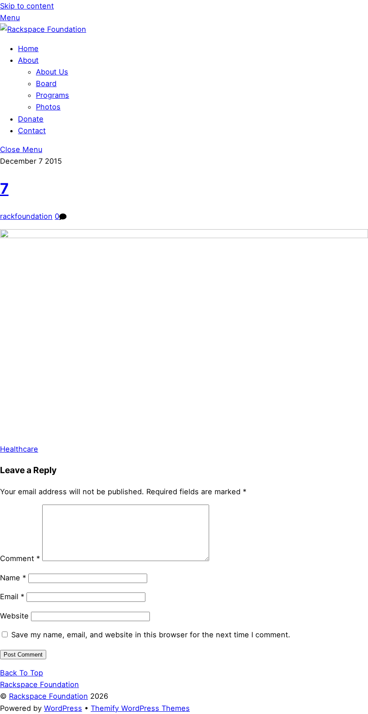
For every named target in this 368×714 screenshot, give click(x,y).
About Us (52, 71)
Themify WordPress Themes (140, 708)
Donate (31, 118)
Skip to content (27, 5)
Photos (48, 106)
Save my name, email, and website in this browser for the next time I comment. (150, 634)
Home (28, 48)
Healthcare (19, 448)
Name (13, 577)
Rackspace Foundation (48, 696)
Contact (32, 130)
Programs (52, 95)
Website (14, 615)
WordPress (63, 708)
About (28, 60)
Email (12, 596)
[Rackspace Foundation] (43, 29)
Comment (20, 558)
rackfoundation (26, 216)
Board (46, 83)
